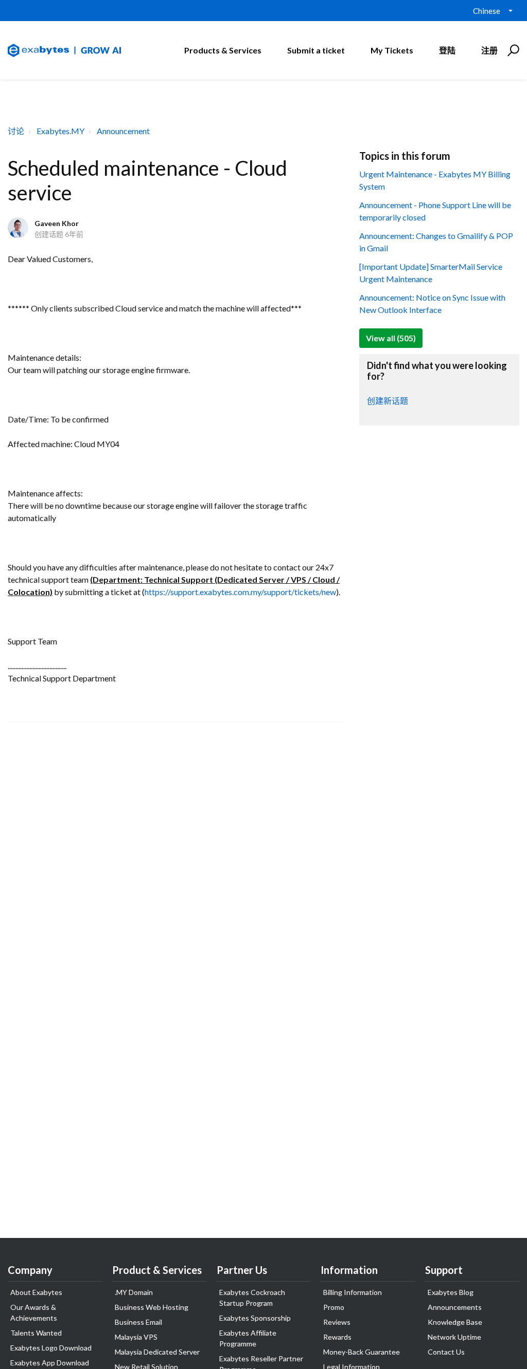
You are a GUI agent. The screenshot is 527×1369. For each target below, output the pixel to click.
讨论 (16, 131)
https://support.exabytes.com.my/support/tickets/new (240, 592)
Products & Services (222, 50)
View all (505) (391, 338)
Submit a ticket (316, 50)
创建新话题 (387, 400)
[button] (511, 50)
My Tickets (392, 50)
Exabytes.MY (60, 131)
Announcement (123, 131)
